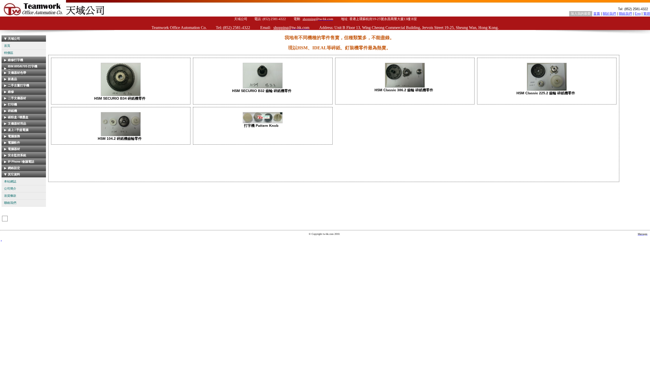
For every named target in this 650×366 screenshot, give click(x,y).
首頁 (7, 46)
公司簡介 (10, 188)
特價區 (8, 53)
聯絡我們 (10, 203)
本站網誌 (10, 181)
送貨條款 (10, 195)
